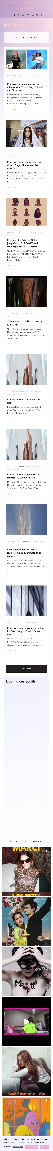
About (14, 3)
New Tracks (33, 75)
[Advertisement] (26, 796)
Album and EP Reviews (33, 391)
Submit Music (29, 3)
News (15, 78)
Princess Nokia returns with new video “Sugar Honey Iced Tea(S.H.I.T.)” (24, 165)
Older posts (27, 668)
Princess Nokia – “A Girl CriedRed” (23, 401)
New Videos (38, 313)
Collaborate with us (23, 9)
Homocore (34, 232)
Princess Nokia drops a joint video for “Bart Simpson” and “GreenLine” (25, 631)
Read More (18, 1146)
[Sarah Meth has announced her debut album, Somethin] (26, 1071)
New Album (38, 466)
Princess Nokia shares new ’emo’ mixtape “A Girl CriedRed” (24, 476)
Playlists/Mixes (39, 541)
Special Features (13, 544)
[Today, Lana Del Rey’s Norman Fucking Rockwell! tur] (26, 921)
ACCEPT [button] (44, 1147)
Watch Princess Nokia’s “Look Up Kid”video (24, 323)
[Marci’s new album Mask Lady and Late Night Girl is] (26, 871)
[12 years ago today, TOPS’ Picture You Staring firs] (26, 1121)
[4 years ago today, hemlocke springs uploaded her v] (26, 1021)
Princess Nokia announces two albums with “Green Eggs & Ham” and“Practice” (25, 87)
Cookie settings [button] (31, 1147)
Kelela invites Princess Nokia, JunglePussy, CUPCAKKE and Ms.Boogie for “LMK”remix (22, 243)
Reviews (19, 394)
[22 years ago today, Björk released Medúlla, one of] (26, 971)
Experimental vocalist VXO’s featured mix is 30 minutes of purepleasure (25, 553)
